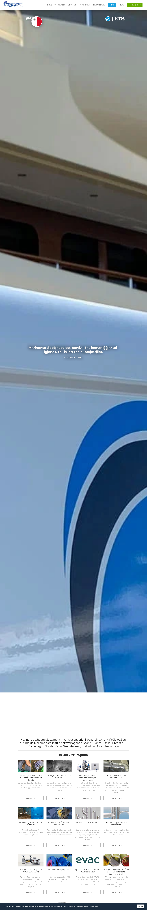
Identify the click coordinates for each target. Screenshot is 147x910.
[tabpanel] (30, 783)
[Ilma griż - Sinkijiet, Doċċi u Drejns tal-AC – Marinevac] (59, 767)
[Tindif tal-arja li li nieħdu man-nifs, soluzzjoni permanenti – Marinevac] (87, 767)
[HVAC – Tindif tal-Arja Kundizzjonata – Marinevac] (116, 767)
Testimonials (85, 5)
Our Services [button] (59, 5)
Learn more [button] (94, 906)
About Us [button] (72, 5)
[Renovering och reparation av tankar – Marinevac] (31, 814)
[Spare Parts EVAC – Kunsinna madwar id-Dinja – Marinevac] (87, 861)
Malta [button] (122, 5)
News (112, 5)
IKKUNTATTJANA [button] (99, 5)
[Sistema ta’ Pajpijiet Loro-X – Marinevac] (87, 814)
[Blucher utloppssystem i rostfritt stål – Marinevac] (116, 814)
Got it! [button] (140, 906)
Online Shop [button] (135, 5)
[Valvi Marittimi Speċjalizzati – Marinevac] (59, 861)
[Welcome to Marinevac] (12, 4)
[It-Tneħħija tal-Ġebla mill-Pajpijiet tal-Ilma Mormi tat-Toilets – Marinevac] (31, 767)
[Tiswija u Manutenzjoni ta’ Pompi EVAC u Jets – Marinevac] (31, 861)
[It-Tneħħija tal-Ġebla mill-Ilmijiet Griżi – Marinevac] (59, 814)
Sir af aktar (31, 798)
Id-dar (49, 5)
